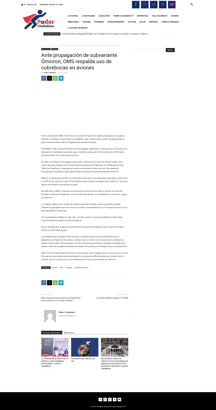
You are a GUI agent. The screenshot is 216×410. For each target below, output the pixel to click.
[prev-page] (42, 373)
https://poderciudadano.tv (67, 316)
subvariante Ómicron (81, 267)
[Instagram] (145, 4)
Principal (54, 49)
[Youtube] (172, 4)
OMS (61, 267)
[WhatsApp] (55, 78)
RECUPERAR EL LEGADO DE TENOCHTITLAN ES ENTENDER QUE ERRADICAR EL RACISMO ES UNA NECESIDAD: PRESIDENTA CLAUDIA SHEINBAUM (114, 364)
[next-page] (46, 373)
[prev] (166, 33)
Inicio (43, 45)
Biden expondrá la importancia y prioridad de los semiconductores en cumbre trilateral (61, 299)
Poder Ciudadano (50, 73)
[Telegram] (61, 78)
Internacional (51, 45)
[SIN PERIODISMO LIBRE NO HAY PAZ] (84, 347)
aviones (54, 267)
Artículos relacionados (52, 333)
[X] (163, 4)
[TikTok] (154, 4)
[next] (170, 33)
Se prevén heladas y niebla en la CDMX (112, 298)
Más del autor (69, 333)
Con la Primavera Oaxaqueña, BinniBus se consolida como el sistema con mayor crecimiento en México (105, 34)
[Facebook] (136, 4)
